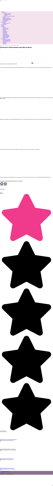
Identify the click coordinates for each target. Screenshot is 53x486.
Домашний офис (5, 34)
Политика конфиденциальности (5, 471)
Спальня (4, 27)
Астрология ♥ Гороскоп (6, 41)
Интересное (3, 38)
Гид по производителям (6, 40)
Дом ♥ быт (3, 26)
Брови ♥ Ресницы (5, 20)
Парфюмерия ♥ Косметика (7, 19)
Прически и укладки (7, 13)
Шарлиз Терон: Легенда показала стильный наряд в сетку (6, 458)
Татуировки (5, 21)
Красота (2, 11)
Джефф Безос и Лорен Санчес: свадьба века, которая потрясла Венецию (8, 439)
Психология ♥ (3, 24)
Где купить (4, 43)
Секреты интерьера (6, 35)
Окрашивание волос (7, 14)
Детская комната (5, 28)
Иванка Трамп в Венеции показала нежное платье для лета (7, 468)
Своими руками (5, 37)
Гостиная (4, 30)
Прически (4, 12)
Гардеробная (5, 32)
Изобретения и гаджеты (6, 39)
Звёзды (2, 25)
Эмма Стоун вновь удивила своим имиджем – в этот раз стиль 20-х (8, 449)
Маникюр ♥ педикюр (6, 17)
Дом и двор (4, 33)
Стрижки (5, 15)
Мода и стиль (3, 22)
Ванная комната (5, 31)
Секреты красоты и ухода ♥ (7, 18)
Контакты (2, 472)
